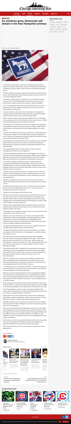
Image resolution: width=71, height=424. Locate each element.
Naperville (59, 26)
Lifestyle (45, 13)
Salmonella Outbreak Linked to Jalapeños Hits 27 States (8, 405)
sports (57, 24)
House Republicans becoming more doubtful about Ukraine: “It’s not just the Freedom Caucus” (36, 379)
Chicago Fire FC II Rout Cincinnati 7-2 (63, 404)
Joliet (51, 31)
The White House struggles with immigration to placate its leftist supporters (12, 379)
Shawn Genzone (16, 48)
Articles (37, 13)
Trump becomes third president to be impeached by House (36, 361)
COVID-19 (66, 22)
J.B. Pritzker (58, 29)
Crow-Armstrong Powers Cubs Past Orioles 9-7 (21, 405)
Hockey (55, 31)
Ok (59, 421)
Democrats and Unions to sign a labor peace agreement (14, 361)
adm (19, 409)
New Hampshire (13, 373)
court (64, 26)
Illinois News (52, 22)
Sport (18, 400)
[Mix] (7, 336)
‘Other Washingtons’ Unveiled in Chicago (34, 405)
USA (23, 13)
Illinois (4, 400)
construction (64, 29)
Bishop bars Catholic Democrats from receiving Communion (47, 361)
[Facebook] (9, 336)
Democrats (7, 373)
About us (54, 13)
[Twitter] (12, 336)
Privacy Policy (35, 417)
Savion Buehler (48, 409)
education (52, 29)
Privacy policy (65, 421)
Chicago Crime (59, 22)
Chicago (16, 13)
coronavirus (52, 24)
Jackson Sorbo (62, 407)
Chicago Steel (61, 31)
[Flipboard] (4, 336)
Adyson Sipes (7, 410)
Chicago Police (64, 24)
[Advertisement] (25, 36)
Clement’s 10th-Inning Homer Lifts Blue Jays (49, 405)
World (30, 13)
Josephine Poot (35, 410)
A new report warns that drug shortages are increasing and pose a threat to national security (24, 362)
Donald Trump (53, 26)
